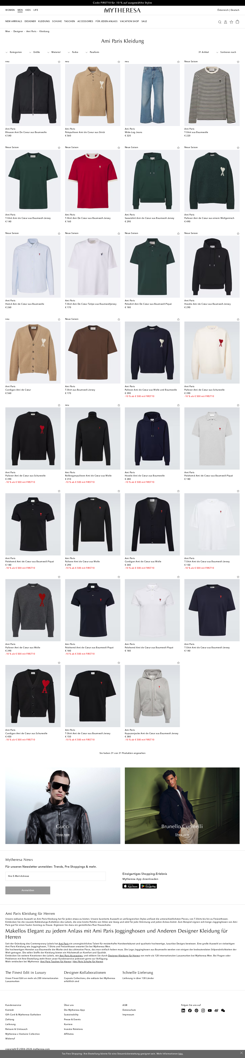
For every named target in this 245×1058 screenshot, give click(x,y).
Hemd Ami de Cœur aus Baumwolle (24, 304)
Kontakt (9, 1010)
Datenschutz (129, 1010)
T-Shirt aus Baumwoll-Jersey (80, 390)
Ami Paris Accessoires (71, 956)
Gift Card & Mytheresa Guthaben (23, 1015)
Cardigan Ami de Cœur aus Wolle (143, 562)
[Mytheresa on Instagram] (203, 1010)
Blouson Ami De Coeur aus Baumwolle (26, 132)
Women (10, 10)
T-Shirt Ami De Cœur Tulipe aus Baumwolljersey (91, 304)
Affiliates (69, 1034)
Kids (28, 10)
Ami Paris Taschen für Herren (55, 962)
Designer (18, 31)
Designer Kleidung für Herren (124, 956)
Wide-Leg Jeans (133, 132)
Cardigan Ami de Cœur (18, 390)
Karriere (68, 1024)
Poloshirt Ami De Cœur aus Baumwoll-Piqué (148, 304)
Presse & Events (72, 1020)
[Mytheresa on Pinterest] (196, 1010)
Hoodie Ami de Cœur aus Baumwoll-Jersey (207, 304)
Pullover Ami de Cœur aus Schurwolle (204, 390)
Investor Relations (73, 1029)
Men (20, 10)
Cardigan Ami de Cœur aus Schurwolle (26, 734)
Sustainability (71, 1015)
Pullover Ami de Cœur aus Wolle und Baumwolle (151, 390)
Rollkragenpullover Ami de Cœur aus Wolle (88, 476)
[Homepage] (122, 10)
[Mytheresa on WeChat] (223, 1010)
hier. (180, 1054)
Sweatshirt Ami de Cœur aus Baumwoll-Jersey (149, 218)
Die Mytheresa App (74, 1010)
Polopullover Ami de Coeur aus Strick (85, 132)
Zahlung (9, 1020)
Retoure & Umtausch (16, 1029)
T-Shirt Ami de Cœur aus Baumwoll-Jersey (28, 218)
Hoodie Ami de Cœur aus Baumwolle (145, 476)
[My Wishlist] (231, 21)
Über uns (69, 1005)
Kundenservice (13, 1005)
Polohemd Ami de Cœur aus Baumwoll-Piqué (208, 476)
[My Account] (225, 21)
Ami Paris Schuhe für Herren (88, 962)
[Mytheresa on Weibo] (216, 1010)
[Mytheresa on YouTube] (210, 1010)
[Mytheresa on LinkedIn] (183, 1010)
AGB (125, 1005)
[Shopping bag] (237, 21)
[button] (220, 21)
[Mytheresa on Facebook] (190, 1010)
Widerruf (10, 1039)
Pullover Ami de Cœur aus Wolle (82, 562)
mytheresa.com (41, 1049)
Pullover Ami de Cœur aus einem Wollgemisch (209, 218)
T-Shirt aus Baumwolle (196, 132)
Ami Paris (31, 31)
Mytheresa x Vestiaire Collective (22, 1034)
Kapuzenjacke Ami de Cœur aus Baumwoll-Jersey (151, 734)
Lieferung (10, 1024)
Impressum (128, 1015)
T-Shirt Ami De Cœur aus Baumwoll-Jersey (88, 218)
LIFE (36, 10)
